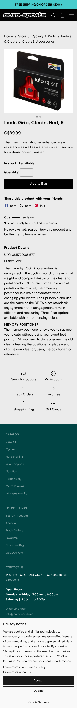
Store (22, 36)
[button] (26, 15)
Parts (52, 36)
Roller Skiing (13, 479)
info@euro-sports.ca (19, 614)
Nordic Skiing (14, 456)
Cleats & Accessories (38, 41)
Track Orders (23, 394)
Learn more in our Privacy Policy (24, 667)
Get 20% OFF (14, 552)
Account (11, 523)
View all (11, 442)
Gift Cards (53, 409)
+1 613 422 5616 (16, 609)
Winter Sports (15, 464)
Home (8, 36)
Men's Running (15, 486)
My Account (53, 379)
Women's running (17, 493)
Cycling (37, 36)
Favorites (53, 394)
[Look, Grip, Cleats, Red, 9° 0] (38, 81)
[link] (38, 701)
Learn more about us (17, 672)
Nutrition (11, 471)
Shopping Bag (23, 409)
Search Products (23, 379)
